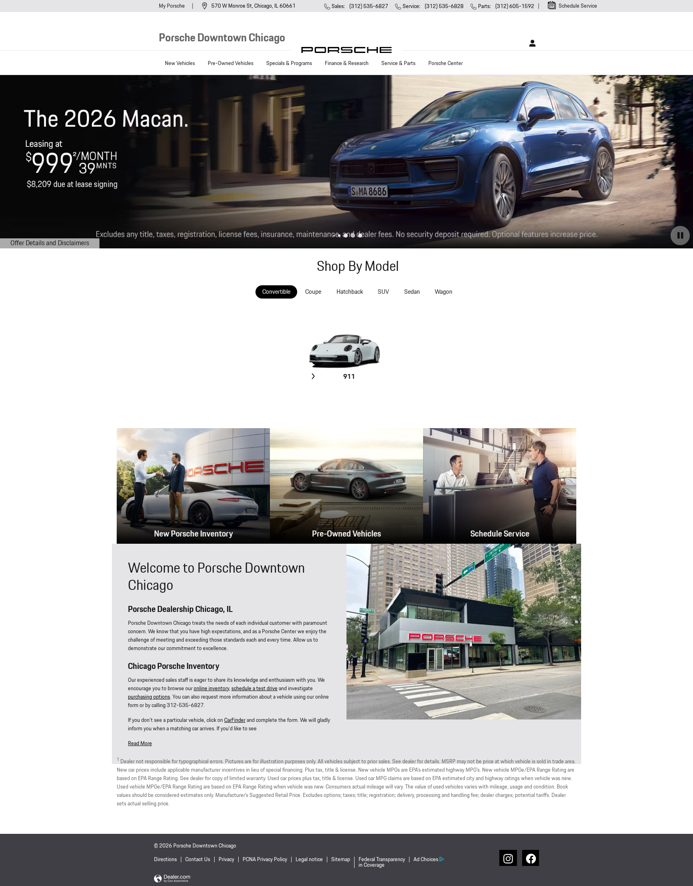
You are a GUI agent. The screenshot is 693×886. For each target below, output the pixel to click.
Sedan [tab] (412, 292)
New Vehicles (180, 63)
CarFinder (234, 720)
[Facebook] (530, 858)
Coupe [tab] (313, 292)
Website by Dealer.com (172, 879)
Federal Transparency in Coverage (382, 862)
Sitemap (340, 859)
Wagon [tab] (443, 292)
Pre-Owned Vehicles (230, 63)
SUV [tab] (383, 292)
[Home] (347, 52)
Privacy (226, 859)
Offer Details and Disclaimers (50, 243)
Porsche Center (445, 63)
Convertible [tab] (276, 292)
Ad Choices (425, 859)
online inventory (211, 689)
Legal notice (309, 859)
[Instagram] (507, 858)
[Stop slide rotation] (680, 235)
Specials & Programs (289, 63)
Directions (165, 859)
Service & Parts (398, 63)
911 (349, 377)
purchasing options (149, 697)
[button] (140, 744)
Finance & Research (347, 63)
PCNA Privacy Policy (265, 859)
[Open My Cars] (530, 43)
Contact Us (197, 859)
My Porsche (172, 6)
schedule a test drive (254, 689)
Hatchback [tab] (349, 292)
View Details (348, 396)
